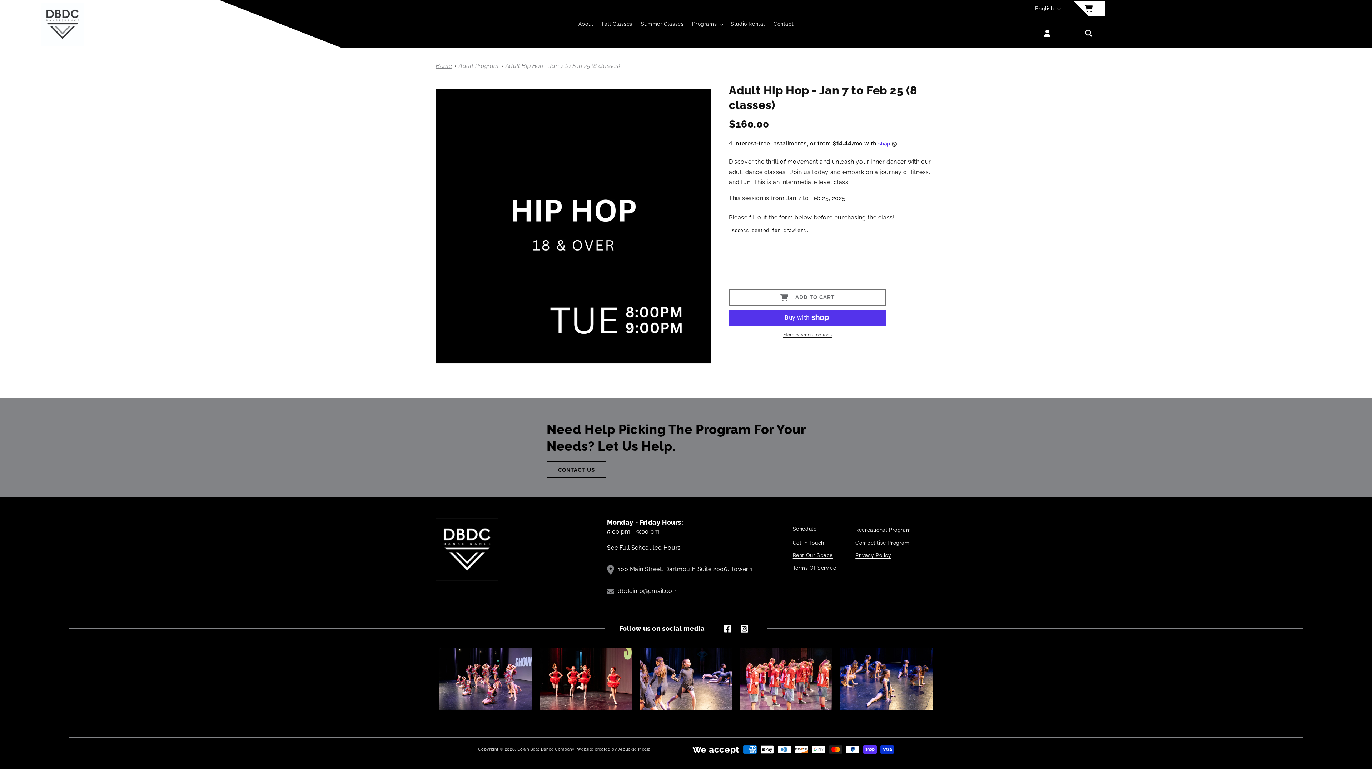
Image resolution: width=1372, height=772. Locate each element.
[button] (707, 23)
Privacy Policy (873, 555)
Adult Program (479, 66)
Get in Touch (808, 543)
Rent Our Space (813, 555)
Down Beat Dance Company (546, 749)
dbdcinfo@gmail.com (648, 591)
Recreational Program (883, 530)
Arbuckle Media (634, 749)
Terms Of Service (814, 568)
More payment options (807, 334)
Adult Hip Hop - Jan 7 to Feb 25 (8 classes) (563, 66)
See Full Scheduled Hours (644, 547)
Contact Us (576, 470)
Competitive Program (882, 543)
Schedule (805, 529)
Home (444, 66)
